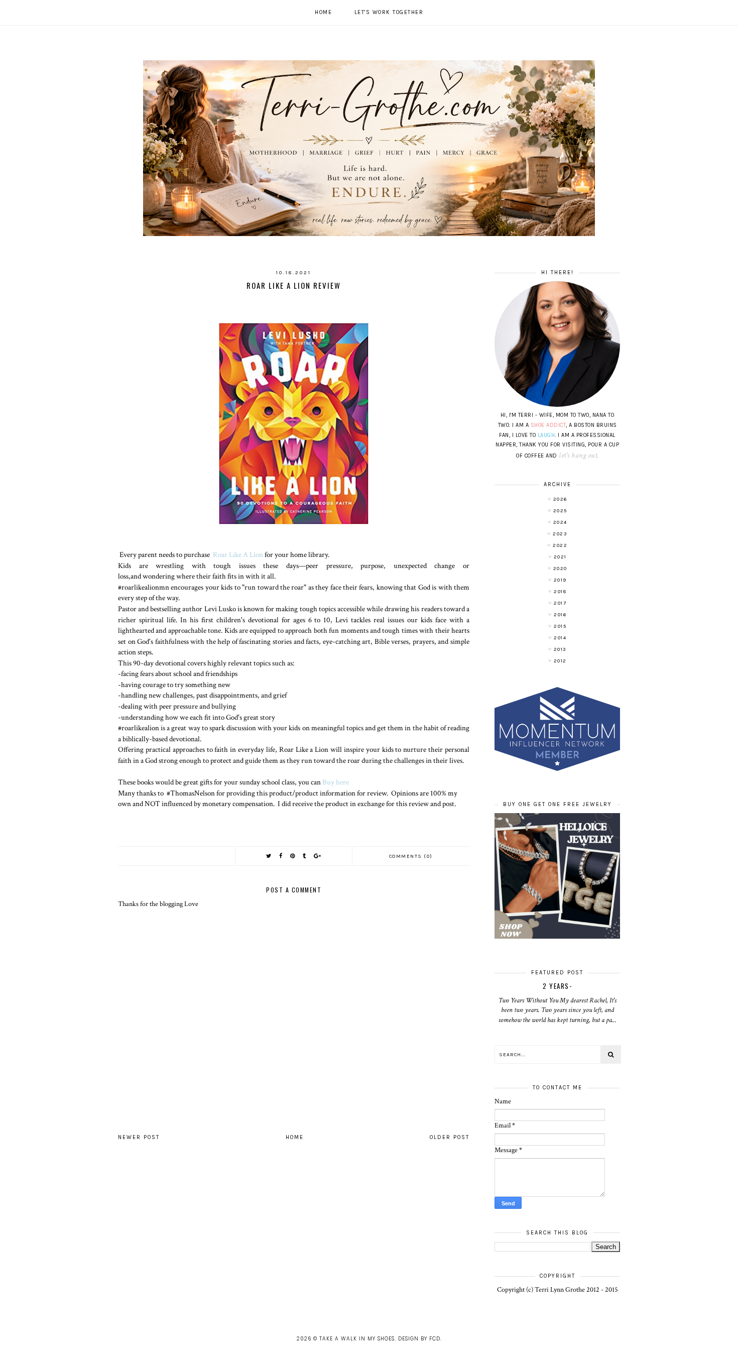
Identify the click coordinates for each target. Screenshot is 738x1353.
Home (323, 12)
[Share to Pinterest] (293, 856)
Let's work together (389, 12)
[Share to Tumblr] (305, 856)
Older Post (449, 1137)
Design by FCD (419, 1338)
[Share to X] (269, 856)
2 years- (557, 986)
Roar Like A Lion (238, 554)
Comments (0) (411, 856)
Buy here (335, 782)
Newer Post (139, 1137)
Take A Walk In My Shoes (357, 1338)
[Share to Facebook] (281, 856)
